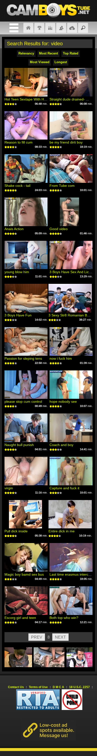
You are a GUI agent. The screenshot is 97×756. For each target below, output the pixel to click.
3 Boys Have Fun (18, 315)
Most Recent (48, 53)
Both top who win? (63, 618)
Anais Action (14, 229)
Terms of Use (38, 687)
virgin (8, 488)
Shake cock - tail (17, 186)
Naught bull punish (19, 445)
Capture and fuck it (64, 488)
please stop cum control (23, 401)
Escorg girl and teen (20, 618)
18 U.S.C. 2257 (79, 687)
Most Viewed (39, 62)
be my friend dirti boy (66, 142)
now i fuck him (60, 358)
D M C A (58, 687)
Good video (58, 229)
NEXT (60, 637)
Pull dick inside (16, 531)
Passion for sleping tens (23, 358)
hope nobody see (63, 401)
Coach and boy (61, 445)
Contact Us (16, 687)
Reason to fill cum (18, 142)
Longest (60, 62)
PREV (36, 637)
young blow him (16, 272)
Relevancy (26, 53)
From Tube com (62, 186)
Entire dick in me (61, 531)
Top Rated (70, 53)
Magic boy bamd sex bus (24, 574)
